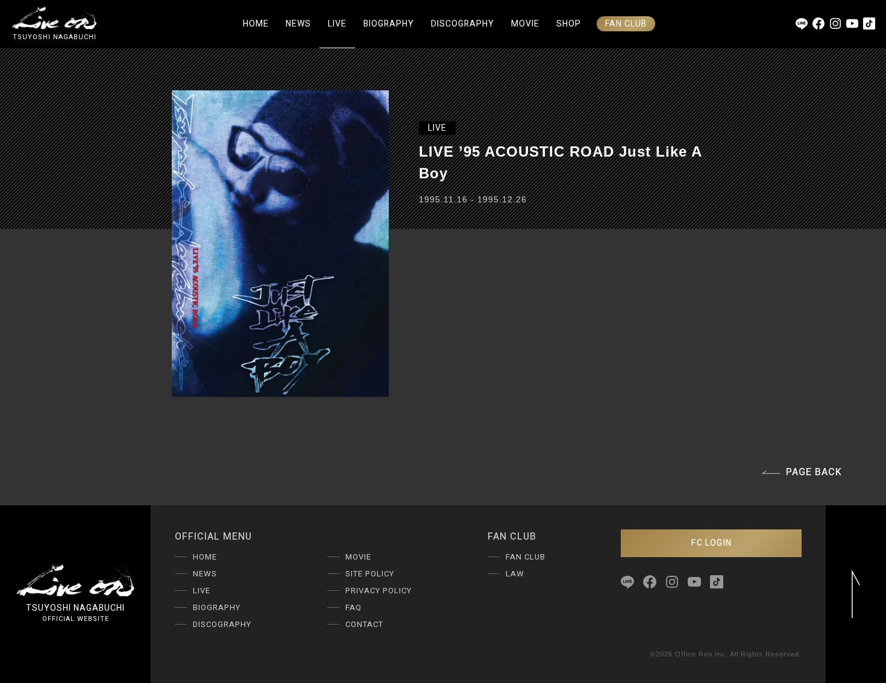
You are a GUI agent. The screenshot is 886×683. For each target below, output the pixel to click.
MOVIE (525, 23)
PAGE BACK (814, 472)
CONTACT (364, 624)
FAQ (353, 607)
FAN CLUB (626, 23)
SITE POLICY (369, 574)
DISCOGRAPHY (462, 23)
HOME (256, 23)
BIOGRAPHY (388, 23)
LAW (515, 574)
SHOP (568, 23)
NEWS (298, 23)
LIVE (337, 23)
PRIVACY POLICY (378, 590)
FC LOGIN (711, 543)
